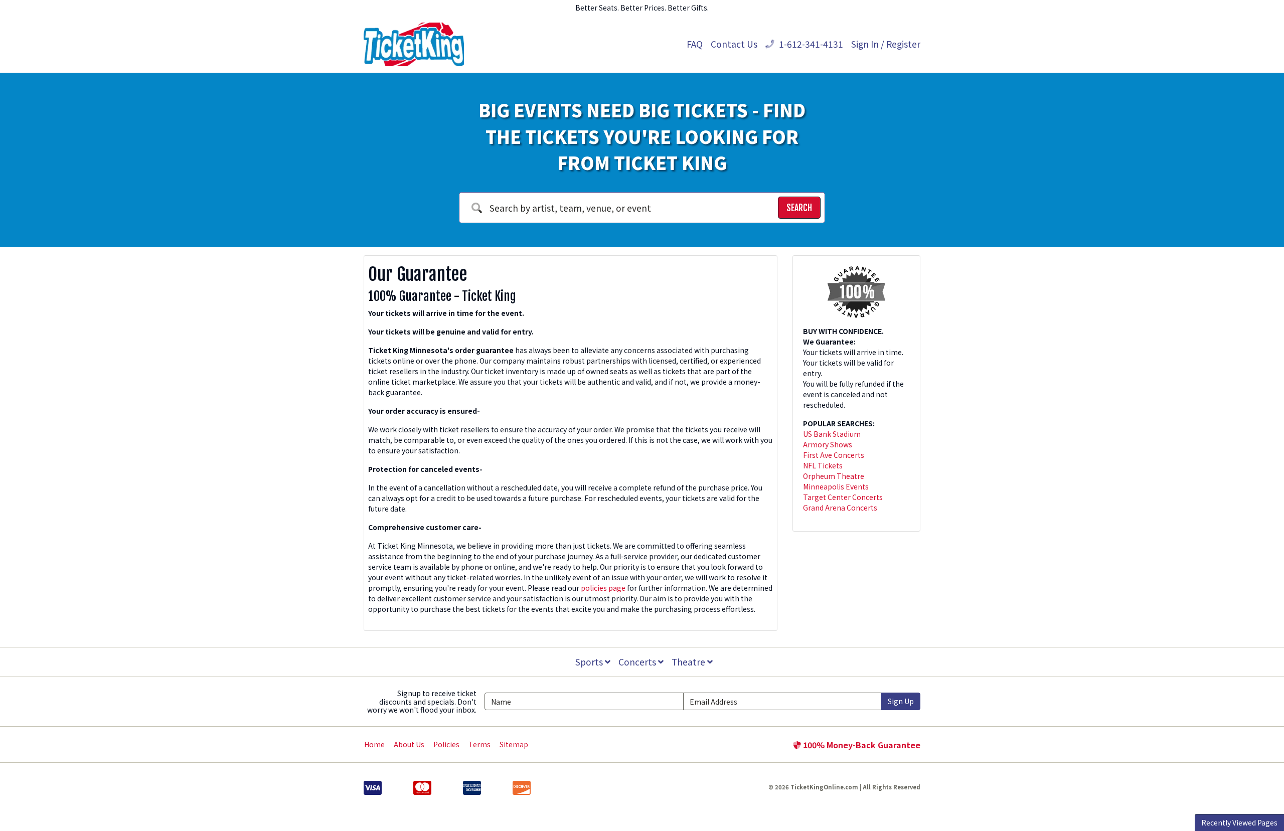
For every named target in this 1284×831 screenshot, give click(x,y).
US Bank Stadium (832, 434)
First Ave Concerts (833, 455)
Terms (479, 744)
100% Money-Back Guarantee (860, 745)
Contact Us (734, 44)
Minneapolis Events (836, 486)
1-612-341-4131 (810, 44)
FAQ (695, 44)
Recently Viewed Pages (1239, 822)
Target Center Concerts (843, 497)
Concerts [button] (638, 661)
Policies (446, 744)
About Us (409, 744)
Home (374, 744)
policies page (603, 588)
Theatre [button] (689, 661)
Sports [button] (590, 661)
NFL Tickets (823, 465)
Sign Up (901, 701)
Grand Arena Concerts (840, 508)
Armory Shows (827, 444)
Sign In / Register (885, 44)
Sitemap (514, 744)
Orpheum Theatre (833, 476)
